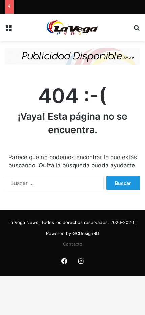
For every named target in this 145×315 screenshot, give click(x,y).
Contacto (72, 244)
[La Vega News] (72, 28)
